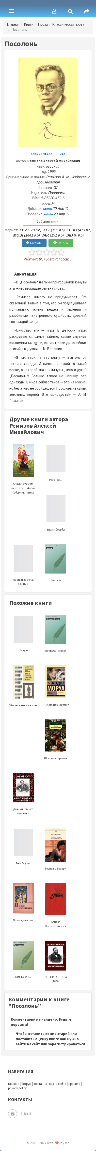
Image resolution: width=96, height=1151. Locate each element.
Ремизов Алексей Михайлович (53, 161)
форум (26, 1084)
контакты (40, 1084)
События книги (47, 221)
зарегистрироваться (66, 1044)
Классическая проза (68, 24)
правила (74, 1084)
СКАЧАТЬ (35, 243)
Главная (13, 24)
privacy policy (17, 1088)
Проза (43, 24)
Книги (28, 24)
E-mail (26, 1113)
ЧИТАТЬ (62, 243)
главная (13, 1084)
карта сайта (57, 1084)
